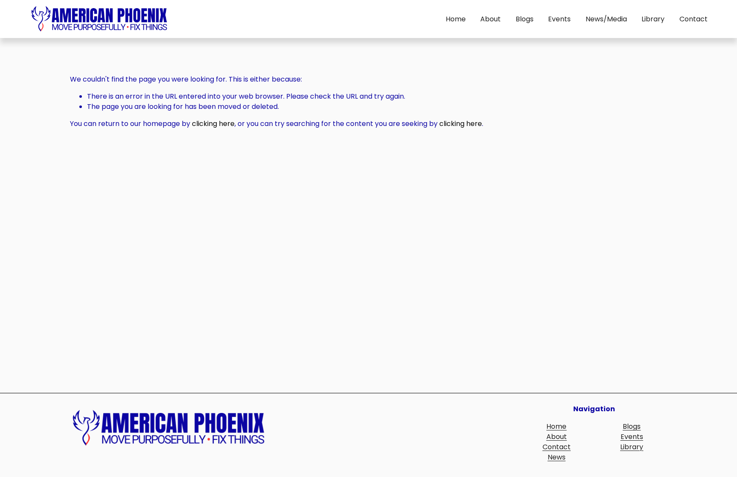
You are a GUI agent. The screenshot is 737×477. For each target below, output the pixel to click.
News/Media (606, 19)
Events (559, 19)
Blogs (525, 19)
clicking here (213, 124)
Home (456, 19)
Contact (693, 19)
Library (652, 19)
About (490, 19)
